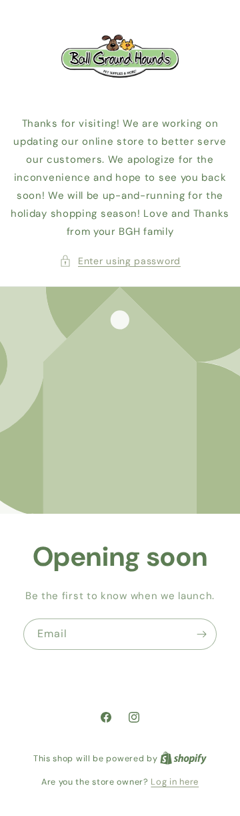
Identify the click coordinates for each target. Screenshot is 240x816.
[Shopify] (183, 758)
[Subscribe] (201, 633)
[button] (120, 261)
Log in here (175, 781)
